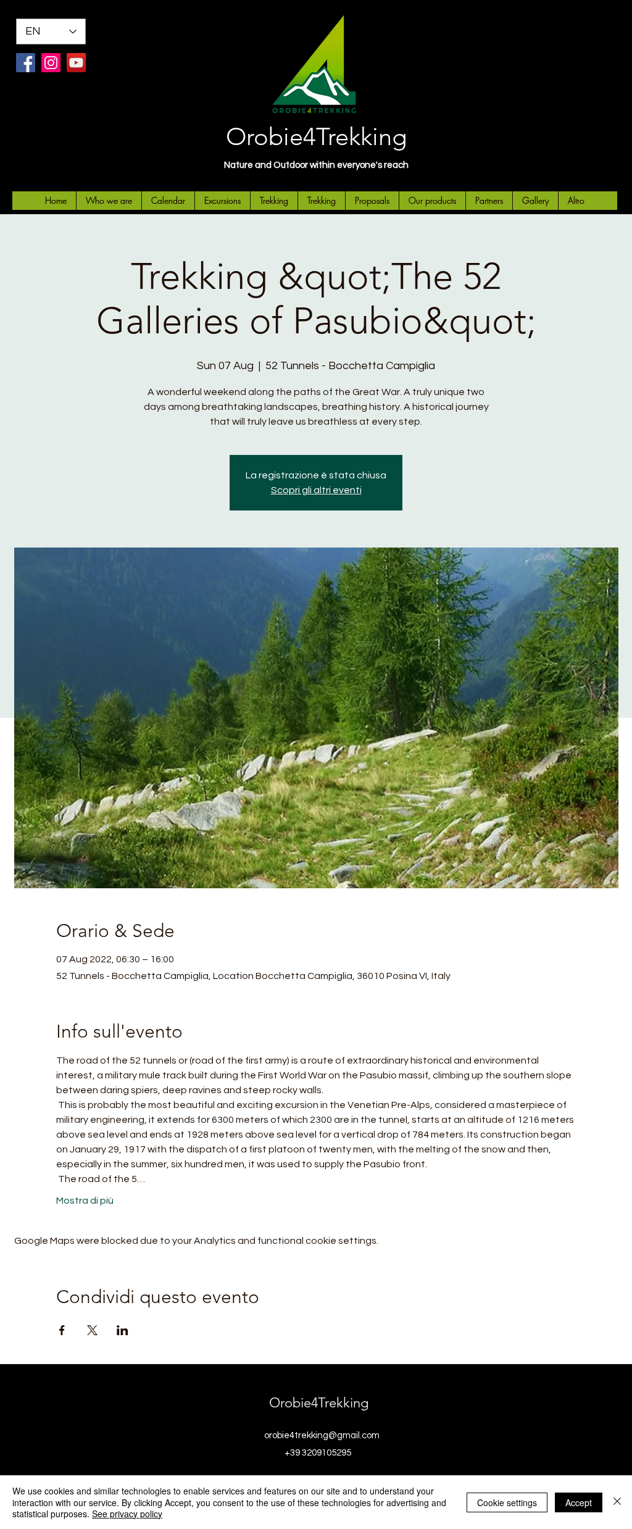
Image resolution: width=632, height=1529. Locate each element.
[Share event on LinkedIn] (122, 1330)
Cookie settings (507, 1502)
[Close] (617, 1502)
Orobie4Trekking (316, 136)
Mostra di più (85, 1201)
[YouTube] (76, 62)
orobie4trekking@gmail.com (322, 1435)
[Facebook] (25, 62)
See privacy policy (127, 1513)
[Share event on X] (92, 1330)
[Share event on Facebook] (62, 1330)
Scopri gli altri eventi (316, 490)
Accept (578, 1502)
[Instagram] (50, 62)
